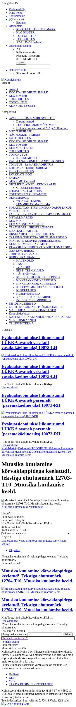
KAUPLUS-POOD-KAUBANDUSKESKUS (36, 161)
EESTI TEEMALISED (30, 270)
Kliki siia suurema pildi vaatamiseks (22, 506)
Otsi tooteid (25, 448)
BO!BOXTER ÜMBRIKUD (33, 300)
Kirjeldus (14, 550)
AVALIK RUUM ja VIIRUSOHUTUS (32, 118)
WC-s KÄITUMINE (28, 200)
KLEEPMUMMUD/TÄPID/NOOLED (39, 287)
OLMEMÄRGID (19, 197)
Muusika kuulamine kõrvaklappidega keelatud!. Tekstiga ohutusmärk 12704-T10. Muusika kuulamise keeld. (37, 576)
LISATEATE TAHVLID (23, 230)
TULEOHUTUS (26, 35)
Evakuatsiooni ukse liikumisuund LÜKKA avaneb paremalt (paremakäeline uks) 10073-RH (32, 400)
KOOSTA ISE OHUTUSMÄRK (36, 29)
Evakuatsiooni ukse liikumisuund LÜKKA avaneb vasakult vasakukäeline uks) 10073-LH (32, 342)
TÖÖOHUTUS (25, 39)
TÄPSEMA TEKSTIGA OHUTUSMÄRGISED (38, 237)
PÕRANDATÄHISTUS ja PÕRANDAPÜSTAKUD (40, 207)
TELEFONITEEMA (21, 323)
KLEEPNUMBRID (28, 293)
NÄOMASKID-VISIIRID (24, 134)
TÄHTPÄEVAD (26, 273)
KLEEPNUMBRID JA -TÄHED (28, 244)
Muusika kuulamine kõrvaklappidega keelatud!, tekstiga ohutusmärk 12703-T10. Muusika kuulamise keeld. (37, 451)
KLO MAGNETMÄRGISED (26, 224)
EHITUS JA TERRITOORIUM (28, 167)
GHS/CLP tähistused (28, 187)
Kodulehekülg (9, 448)
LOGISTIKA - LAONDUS (25, 191)
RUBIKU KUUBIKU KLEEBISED (38, 277)
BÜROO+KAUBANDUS (24, 257)
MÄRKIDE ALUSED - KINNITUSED (32, 310)
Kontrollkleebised (19, 313)
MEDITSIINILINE (20, 131)
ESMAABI (15, 177)
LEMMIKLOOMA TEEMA (33, 204)
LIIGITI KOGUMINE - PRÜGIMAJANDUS (36, 306)
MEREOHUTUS (19, 210)
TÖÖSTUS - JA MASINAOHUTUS (31, 164)
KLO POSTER (25, 32)
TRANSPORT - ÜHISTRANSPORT (31, 227)
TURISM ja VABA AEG (24, 253)
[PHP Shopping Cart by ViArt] (15, 703)
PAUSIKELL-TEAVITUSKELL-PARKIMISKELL (40, 214)
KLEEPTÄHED (26, 290)
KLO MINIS (16, 220)
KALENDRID (25, 260)
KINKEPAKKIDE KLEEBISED (36, 280)
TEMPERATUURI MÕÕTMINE (36, 124)
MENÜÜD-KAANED (22, 320)
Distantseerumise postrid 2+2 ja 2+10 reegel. (42, 128)
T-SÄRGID (23, 267)
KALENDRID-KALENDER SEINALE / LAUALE (40, 316)
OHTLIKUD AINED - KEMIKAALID (32, 184)
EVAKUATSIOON (20, 174)
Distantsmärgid (25, 121)
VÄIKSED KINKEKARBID (33, 297)
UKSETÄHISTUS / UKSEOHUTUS (31, 234)
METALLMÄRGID (21, 217)
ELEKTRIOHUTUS (21, 171)
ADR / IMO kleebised (29, 42)
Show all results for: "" (15, 638)
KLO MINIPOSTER (21, 148)
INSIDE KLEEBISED (22, 303)
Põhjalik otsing (10, 641)
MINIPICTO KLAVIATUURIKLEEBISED (35, 240)
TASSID (21, 263)
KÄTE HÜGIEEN (20, 138)
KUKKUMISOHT (27, 157)
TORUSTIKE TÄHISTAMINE (28, 194)
